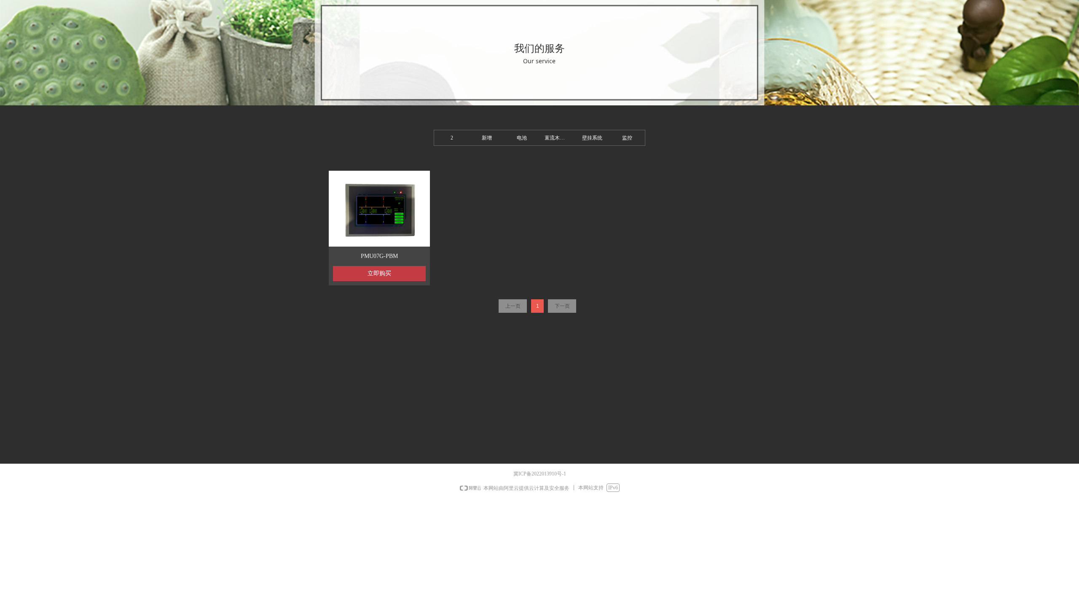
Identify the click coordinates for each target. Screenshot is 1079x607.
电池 (522, 138)
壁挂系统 (592, 138)
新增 (487, 138)
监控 (627, 138)
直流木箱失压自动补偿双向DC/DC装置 (559, 138)
